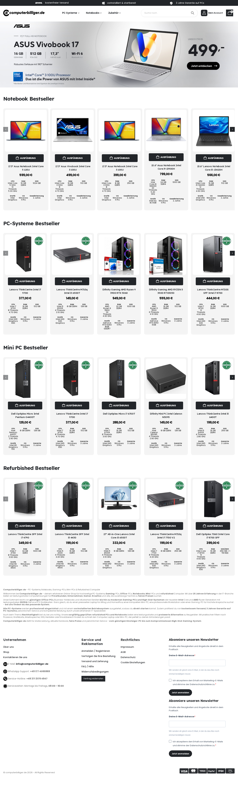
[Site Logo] (24, 13)
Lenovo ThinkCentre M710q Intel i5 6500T (72, 291)
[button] (232, 129)
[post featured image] (26, 131)
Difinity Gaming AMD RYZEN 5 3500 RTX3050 (166, 291)
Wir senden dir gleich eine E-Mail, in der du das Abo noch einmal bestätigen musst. (194, 672)
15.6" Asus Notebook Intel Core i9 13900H (166, 167)
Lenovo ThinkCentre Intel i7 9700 (25, 291)
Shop (6, 652)
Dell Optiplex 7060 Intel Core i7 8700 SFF (212, 536)
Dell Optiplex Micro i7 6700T (119, 413)
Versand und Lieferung (94, 661)
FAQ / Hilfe (87, 666)
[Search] (193, 13)
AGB (123, 652)
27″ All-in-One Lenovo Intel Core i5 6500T (119, 536)
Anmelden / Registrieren (95, 651)
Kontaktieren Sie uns (15, 657)
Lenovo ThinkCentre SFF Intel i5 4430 (72, 536)
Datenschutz (128, 657)
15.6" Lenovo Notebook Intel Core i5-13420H (213, 168)
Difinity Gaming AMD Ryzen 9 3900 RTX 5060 (119, 291)
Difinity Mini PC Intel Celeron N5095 (166, 415)
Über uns (8, 647)
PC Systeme (69, 13)
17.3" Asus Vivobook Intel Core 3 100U (72, 168)
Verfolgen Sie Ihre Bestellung (98, 656)
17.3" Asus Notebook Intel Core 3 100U (119, 168)
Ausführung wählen (28, 159)
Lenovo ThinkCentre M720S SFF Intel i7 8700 (213, 291)
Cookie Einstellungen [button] (133, 662)
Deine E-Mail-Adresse (181, 655)
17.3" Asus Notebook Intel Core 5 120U (26, 168)
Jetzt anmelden (180, 692)
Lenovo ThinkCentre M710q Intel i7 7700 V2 (165, 536)
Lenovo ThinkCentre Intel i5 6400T (213, 415)
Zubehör (113, 13)
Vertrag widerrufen (93, 678)
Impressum (127, 647)
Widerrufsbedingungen (95, 671)
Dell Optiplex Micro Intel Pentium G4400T (25, 415)
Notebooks (92, 13)
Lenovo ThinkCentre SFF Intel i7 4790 (25, 536)
